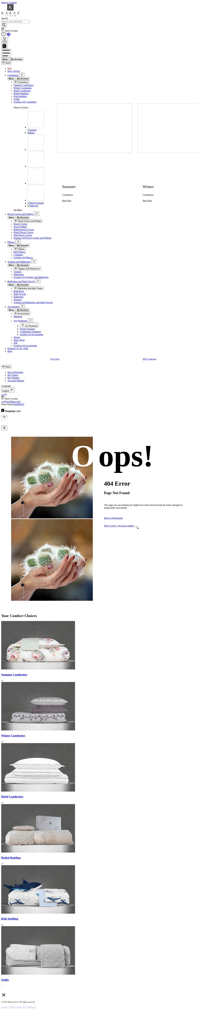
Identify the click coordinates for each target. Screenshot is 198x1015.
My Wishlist (13, 378)
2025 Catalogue (149, 359)
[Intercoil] (33, 205)
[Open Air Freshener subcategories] (30, 320)
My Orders (12, 375)
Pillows (11, 242)
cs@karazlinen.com (10, 401)
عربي (4, 394)
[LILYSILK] (36, 183)
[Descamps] (36, 127)
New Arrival (13, 71)
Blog (9, 351)
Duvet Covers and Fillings (20, 214)
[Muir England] (36, 203)
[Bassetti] (36, 200)
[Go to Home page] (10, 15)
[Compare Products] (8, 35)
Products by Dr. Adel (17, 348)
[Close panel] (4, 428)
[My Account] (4, 40)
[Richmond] (36, 166)
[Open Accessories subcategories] (22, 306)
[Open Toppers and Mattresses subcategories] (34, 261)
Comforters (13, 75)
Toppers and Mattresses (19, 261)
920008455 (18, 404)
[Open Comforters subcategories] (22, 75)
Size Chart (54, 359)
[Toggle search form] (4, 25)
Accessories (13, 306)
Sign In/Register (15, 372)
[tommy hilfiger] (36, 132)
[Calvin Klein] (36, 149)
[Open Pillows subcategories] (18, 241)
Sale (9, 68)
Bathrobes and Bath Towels (21, 281)
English (6, 391)
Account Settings (15, 380)
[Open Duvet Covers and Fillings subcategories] (36, 213)
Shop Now (66, 200)
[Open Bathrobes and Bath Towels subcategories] (38, 281)
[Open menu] (6, 53)
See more (18, 210)
